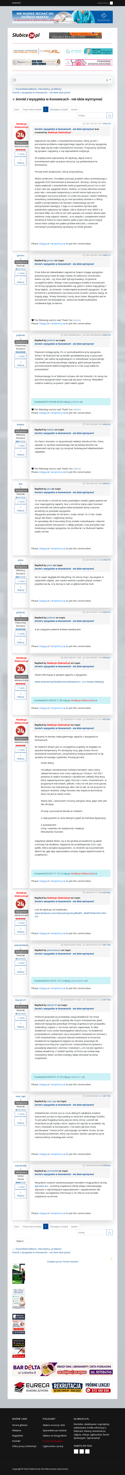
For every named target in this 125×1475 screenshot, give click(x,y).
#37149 (107, 944)
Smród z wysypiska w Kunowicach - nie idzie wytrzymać (64, 128)
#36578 (107, 559)
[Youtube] (87, 1451)
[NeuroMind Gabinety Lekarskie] (36, 62)
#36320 (107, 424)
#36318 (107, 335)
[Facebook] (76, 1451)
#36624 (107, 657)
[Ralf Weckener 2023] (18, 1348)
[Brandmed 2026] (62, 16)
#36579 (107, 612)
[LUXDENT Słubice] (18, 1298)
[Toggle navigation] (14, 80)
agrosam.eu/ (41, 1185)
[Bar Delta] (62, 1369)
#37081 (107, 719)
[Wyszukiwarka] (93, 3)
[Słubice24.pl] (26, 35)
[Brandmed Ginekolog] (89, 62)
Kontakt (16, 3)
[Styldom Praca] (18, 1273)
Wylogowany (21, 142)
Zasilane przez (54, 1261)
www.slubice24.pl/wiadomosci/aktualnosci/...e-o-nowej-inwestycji (69, 681)
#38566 (107, 1165)
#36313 (107, 255)
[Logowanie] (84, 3)
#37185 (107, 1096)
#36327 (107, 483)
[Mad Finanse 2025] (36, 51)
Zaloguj (43, 243)
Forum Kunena (70, 1261)
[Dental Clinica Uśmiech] (18, 1323)
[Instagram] (82, 1451)
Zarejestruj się (57, 243)
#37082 (107, 892)
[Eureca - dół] (62, 1387)
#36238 (107, 123)
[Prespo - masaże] (89, 51)
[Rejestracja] (89, 3)
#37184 (107, 999)
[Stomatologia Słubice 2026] (76, 35)
